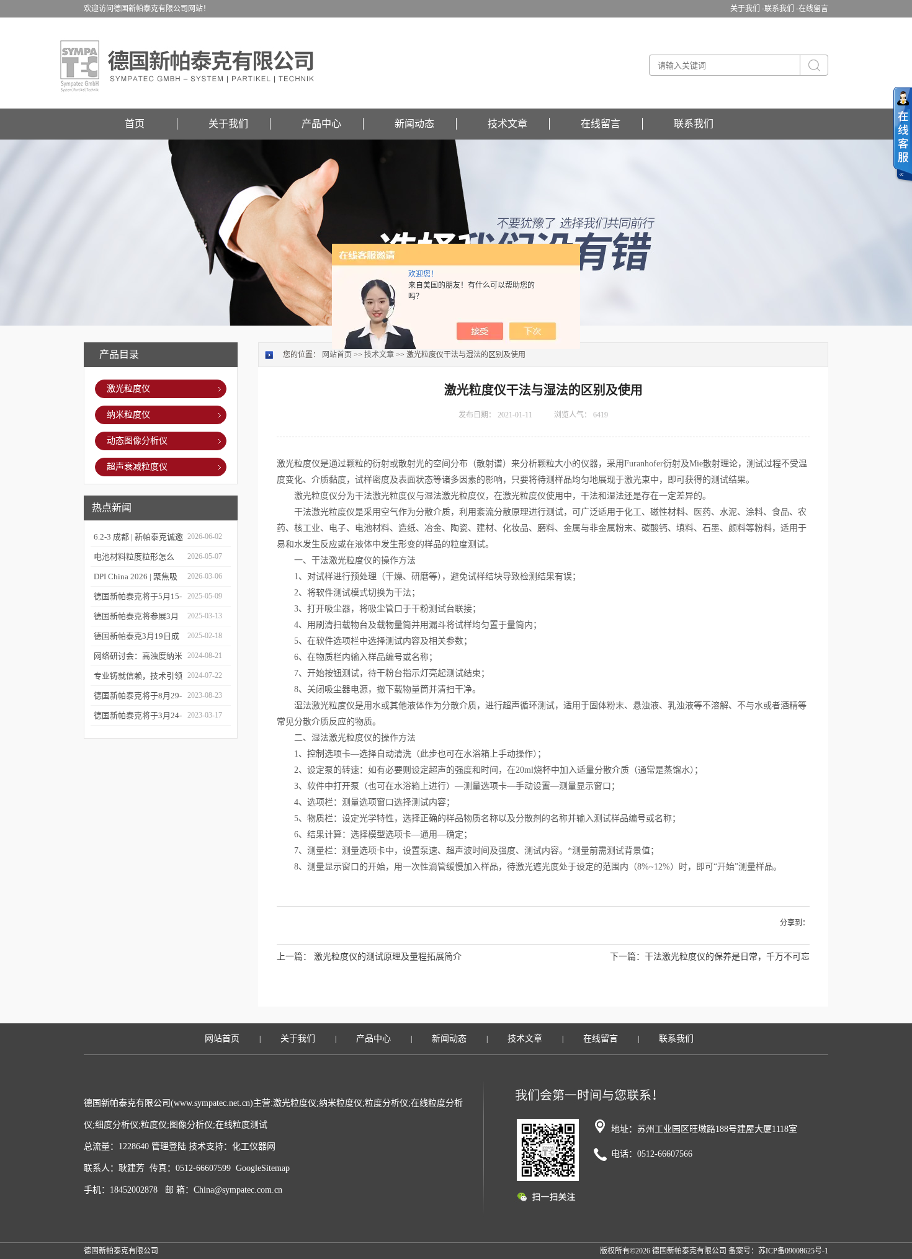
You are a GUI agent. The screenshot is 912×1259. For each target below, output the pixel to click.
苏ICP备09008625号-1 (793, 1251)
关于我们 (228, 123)
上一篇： (294, 956)
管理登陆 (168, 1146)
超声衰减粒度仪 (137, 466)
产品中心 (321, 123)
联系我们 (693, 123)
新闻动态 (414, 123)
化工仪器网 (253, 1146)
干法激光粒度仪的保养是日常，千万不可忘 (727, 956)
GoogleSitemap (263, 1168)
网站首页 (337, 354)
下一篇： (627, 956)
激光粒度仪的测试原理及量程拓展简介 (388, 956)
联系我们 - (781, 8)
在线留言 (813, 8)
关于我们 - (747, 8)
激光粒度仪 (128, 388)
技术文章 (507, 123)
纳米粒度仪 (128, 414)
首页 (135, 123)
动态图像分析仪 (137, 440)
